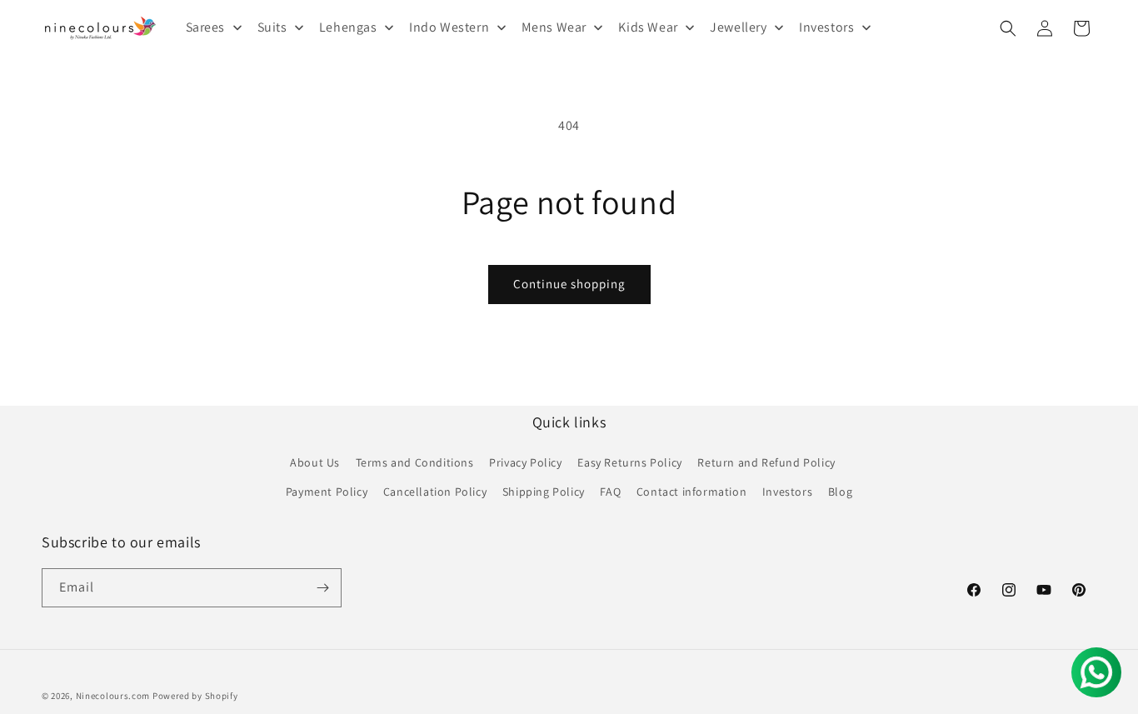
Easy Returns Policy (629, 462)
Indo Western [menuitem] (449, 27)
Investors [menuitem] (826, 27)
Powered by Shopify (195, 696)
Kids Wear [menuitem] (647, 27)
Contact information (691, 491)
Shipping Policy (543, 491)
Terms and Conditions (415, 462)
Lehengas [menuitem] (348, 27)
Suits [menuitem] (272, 27)
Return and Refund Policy (766, 462)
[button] (1008, 28)
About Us (315, 462)
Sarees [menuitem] (206, 27)
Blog (840, 491)
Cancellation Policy (435, 491)
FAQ (610, 491)
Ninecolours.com (113, 696)
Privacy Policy (525, 462)
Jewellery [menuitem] (738, 27)
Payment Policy (326, 491)
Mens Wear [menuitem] (554, 27)
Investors (787, 491)
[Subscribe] (322, 587)
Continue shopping (569, 284)
